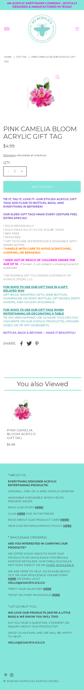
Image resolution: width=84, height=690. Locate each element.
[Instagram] (11, 675)
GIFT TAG (21, 56)
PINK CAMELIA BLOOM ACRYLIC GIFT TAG (21, 434)
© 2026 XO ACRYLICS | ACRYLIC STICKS (30, 681)
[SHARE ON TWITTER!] (29, 343)
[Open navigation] (6, 29)
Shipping (9, 155)
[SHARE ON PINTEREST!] (36, 343)
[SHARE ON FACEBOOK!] (21, 343)
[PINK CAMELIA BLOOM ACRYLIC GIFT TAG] (22, 410)
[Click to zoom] (57, 77)
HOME (8, 56)
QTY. (6, 163)
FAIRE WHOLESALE (60, 565)
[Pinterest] (5, 675)
